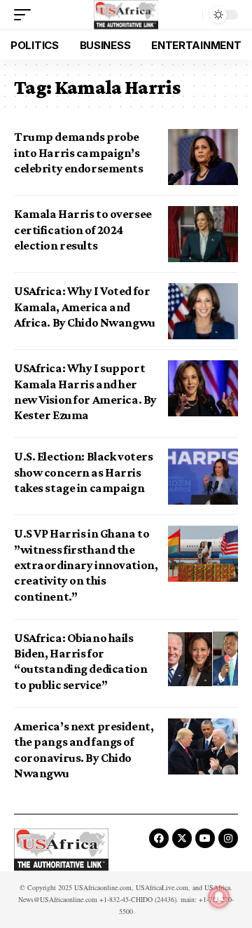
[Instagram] (228, 838)
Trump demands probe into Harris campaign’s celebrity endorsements (79, 152)
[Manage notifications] (219, 897)
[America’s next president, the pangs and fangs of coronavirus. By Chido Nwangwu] (203, 746)
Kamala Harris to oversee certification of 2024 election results (83, 229)
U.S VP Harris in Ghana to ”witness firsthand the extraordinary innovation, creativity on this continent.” (86, 564)
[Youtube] (205, 838)
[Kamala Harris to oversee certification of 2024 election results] (203, 234)
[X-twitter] (182, 838)
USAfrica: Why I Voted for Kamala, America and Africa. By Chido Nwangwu (84, 306)
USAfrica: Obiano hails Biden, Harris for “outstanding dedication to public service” (80, 661)
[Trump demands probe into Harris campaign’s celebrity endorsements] (203, 157)
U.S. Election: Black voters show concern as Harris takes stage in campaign (83, 472)
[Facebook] (159, 838)
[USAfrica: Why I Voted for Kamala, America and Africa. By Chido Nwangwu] (203, 311)
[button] (26, 14)
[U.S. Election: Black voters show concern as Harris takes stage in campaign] (203, 477)
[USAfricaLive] (126, 14)
